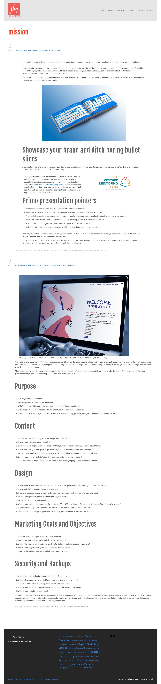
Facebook (80, 648)
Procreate (82, 660)
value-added (76, 668)
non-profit (89, 657)
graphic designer (78, 652)
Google (67, 652)
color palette (93, 640)
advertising (62, 637)
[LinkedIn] (110, 636)
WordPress (88, 668)
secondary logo (67, 665)
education (72, 648)
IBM (99, 652)
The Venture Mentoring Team (51, 185)
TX (92, 665)
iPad (60, 657)
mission (83, 656)
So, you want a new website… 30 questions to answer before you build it (45, 265)
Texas (88, 664)
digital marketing (88, 644)
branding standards (77, 640)
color (85, 640)
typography (63, 668)
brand (81, 636)
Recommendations (93, 660)
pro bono (72, 660)
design (76, 644)
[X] (117, 637)
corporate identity (66, 644)
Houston (91, 652)
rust (60, 665)
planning (66, 660)
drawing (63, 647)
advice (68, 637)
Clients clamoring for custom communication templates (38, 50)
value (70, 668)
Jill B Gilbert (66, 656)
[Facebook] (114, 636)
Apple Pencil (74, 637)
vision (81, 668)
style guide (78, 664)
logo (72, 656)
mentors (78, 656)
